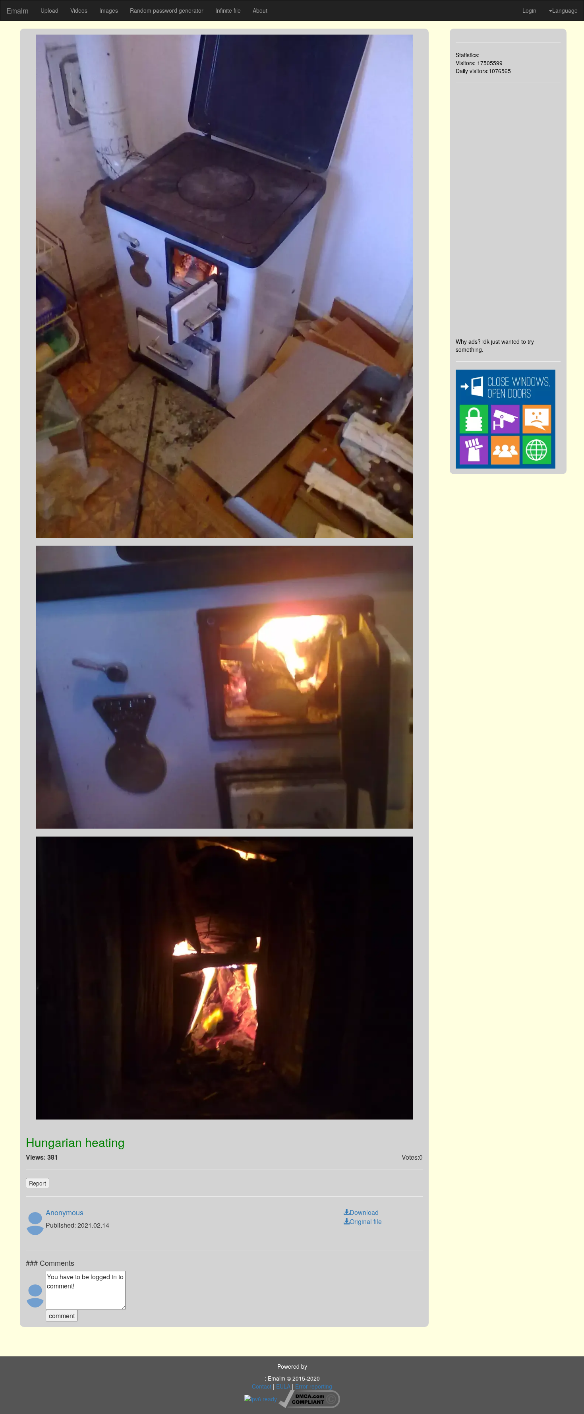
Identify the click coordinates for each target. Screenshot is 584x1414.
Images (108, 10)
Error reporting (313, 1386)
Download (364, 1212)
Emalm (17, 10)
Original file (366, 1221)
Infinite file (228, 10)
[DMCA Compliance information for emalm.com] (309, 1398)
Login (529, 10)
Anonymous (64, 1212)
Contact (261, 1386)
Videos (78, 10)
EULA (283, 1386)
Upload (49, 10)
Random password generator (166, 10)
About (260, 10)
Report (37, 1183)
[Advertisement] (508, 210)
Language (565, 10)
